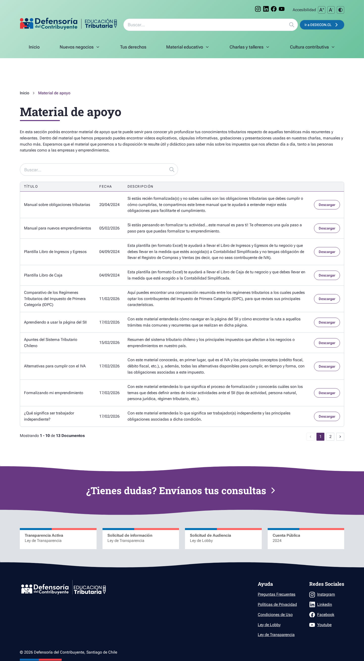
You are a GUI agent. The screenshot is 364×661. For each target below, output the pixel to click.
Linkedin (324, 604)
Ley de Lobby (269, 624)
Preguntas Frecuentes (276, 594)
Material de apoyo (54, 93)
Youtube (324, 624)
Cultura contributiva (313, 48)
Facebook (325, 614)
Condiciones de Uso (275, 614)
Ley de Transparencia (276, 634)
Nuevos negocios (81, 48)
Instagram (326, 594)
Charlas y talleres (250, 48)
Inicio (24, 93)
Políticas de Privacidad (277, 604)
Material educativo (186, 48)
